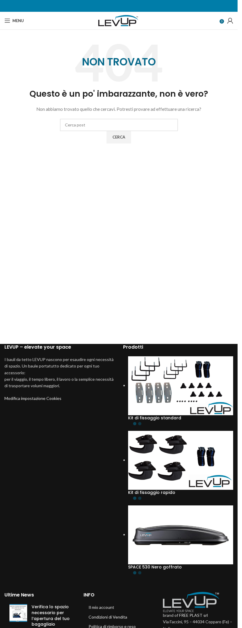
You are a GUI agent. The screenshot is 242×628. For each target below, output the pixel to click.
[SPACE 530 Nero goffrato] (180, 534)
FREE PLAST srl (193, 615)
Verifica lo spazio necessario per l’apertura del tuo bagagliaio (51, 615)
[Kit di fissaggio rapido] (180, 459)
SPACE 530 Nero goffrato (155, 567)
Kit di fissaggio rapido (151, 492)
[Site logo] (119, 20)
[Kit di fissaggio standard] (180, 385)
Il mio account (101, 607)
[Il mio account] (230, 21)
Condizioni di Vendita (108, 616)
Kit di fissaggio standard (154, 418)
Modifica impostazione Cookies (32, 398)
